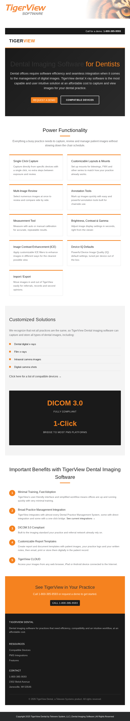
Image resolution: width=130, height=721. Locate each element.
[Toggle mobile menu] (123, 5)
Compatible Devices (80, 100)
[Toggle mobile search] (116, 5)
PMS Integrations (18, 655)
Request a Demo (44, 100)
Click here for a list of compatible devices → (35, 376)
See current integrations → (81, 518)
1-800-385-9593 (112, 31)
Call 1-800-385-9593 (65, 603)
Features (14, 660)
